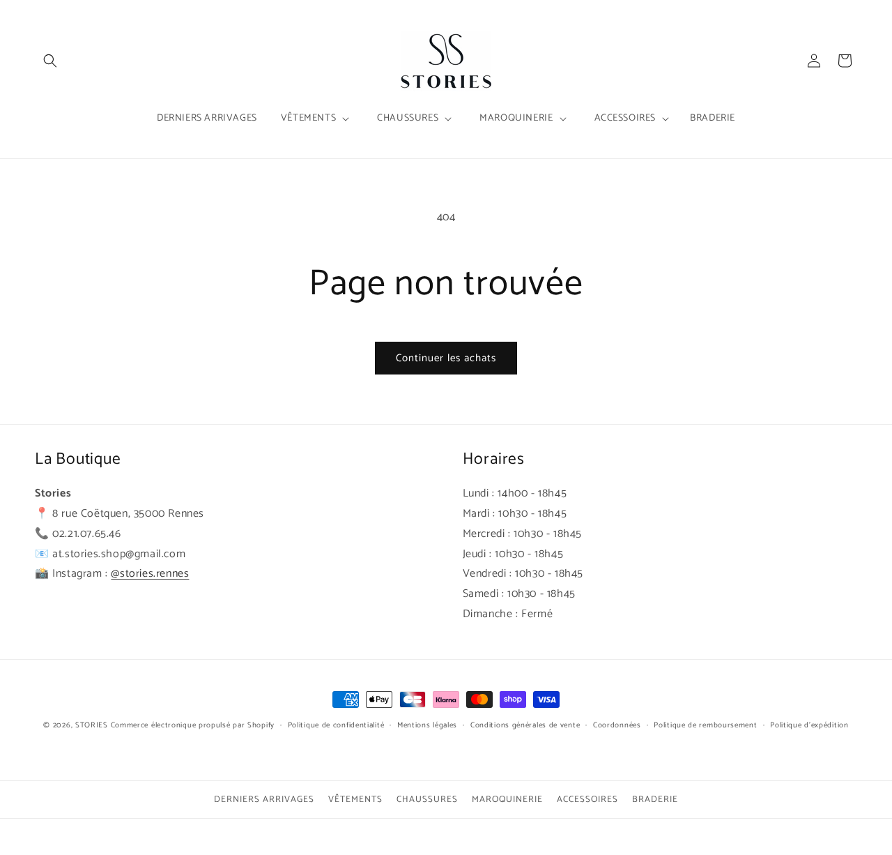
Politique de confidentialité (336, 725)
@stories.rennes (150, 573)
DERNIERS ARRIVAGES (264, 799)
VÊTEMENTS (355, 799)
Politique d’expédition (809, 725)
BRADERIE (655, 799)
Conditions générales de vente (525, 725)
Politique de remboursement (705, 725)
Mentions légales (427, 725)
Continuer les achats (446, 358)
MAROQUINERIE (507, 799)
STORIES (91, 725)
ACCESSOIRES (587, 799)
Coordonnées (617, 725)
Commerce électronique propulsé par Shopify (193, 725)
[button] (50, 60)
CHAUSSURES (427, 799)
